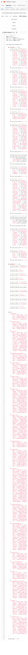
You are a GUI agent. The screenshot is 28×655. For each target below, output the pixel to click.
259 (4, 389)
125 (4, 205)
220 (4, 335)
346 (4, 508)
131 (4, 213)
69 (4, 128)
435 (4, 630)
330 (4, 486)
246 (4, 371)
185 (4, 287)
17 (4, 56)
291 (4, 432)
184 (4, 286)
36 (4, 83)
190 (4, 294)
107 (4, 180)
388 (4, 566)
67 (4, 125)
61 (4, 117)
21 (4, 62)
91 (4, 158)
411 (4, 597)
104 (4, 176)
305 (4, 452)
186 (4, 288)
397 (4, 578)
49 (4, 100)
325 (4, 479)
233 (4, 353)
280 (4, 417)
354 (4, 519)
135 (4, 218)
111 (4, 185)
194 (4, 299)
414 (4, 601)
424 (4, 615)
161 (4, 254)
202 (4, 310)
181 (4, 281)
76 (4, 137)
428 (4, 620)
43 (4, 92)
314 (4, 464)
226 (4, 343)
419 (4, 608)
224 (4, 341)
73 (4, 133)
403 (4, 586)
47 (4, 98)
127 (4, 207)
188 (4, 291)
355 (4, 520)
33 (4, 78)
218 (4, 332)
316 (4, 467)
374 (4, 546)
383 (4, 559)
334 (4, 491)
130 (4, 212)
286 (4, 426)
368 (4, 538)
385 (4, 561)
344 (4, 505)
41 (4, 89)
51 (4, 103)
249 (4, 375)
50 (4, 102)
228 (4, 346)
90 (4, 157)
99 (4, 169)
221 (4, 336)
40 (4, 88)
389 (4, 567)
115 (4, 191)
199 (4, 306)
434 (4, 629)
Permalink (14, 28)
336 (4, 494)
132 (4, 214)
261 (4, 391)
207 (4, 317)
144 (4, 231)
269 (4, 402)
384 (4, 560)
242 (4, 365)
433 (4, 627)
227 (4, 345)
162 (4, 255)
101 (4, 172)
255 (4, 383)
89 (4, 155)
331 (4, 487)
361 (4, 529)
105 (4, 177)
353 (4, 518)
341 (4, 501)
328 (4, 483)
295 (4, 438)
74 (4, 135)
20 (4, 61)
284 (4, 423)
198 (4, 305)
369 (4, 540)
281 (4, 419)
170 (4, 266)
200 (4, 308)
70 (4, 129)
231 (4, 350)
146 (4, 233)
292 (4, 434)
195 (4, 301)
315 (4, 465)
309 (4, 457)
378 (4, 552)
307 (4, 454)
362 (4, 530)
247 (4, 372)
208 (4, 319)
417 (4, 605)
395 (4, 575)
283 (4, 421)
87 (4, 152)
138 (4, 222)
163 (4, 257)
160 (4, 253)
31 (4, 76)
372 (4, 544)
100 (4, 170)
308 (4, 456)
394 (4, 574)
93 (4, 161)
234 (4, 354)
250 (4, 376)
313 (4, 463)
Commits (7, 9)
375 (4, 548)
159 (4, 251)
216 (4, 330)
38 (4, 85)
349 (4, 512)
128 (4, 209)
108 (4, 181)
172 (4, 269)
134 (4, 217)
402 (4, 585)
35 (4, 81)
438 (4, 634)
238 (4, 360)
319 (4, 471)
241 (4, 364)
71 (4, 131)
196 (4, 302)
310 (4, 459)
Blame (14, 22)
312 (4, 461)
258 (4, 387)
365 (4, 534)
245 (4, 369)
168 (4, 264)
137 (4, 221)
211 (4, 323)
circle (6, 16)
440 (4, 637)
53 (4, 106)
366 (4, 535)
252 (4, 379)
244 (4, 368)
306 (4, 453)
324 (4, 478)
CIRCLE (8, 2)
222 (4, 338)
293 (4, 435)
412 (4, 599)
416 (4, 604)
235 (4, 356)
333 (4, 490)
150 (4, 239)
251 (4, 378)
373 (4, 545)
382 (4, 557)
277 (4, 413)
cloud (13, 2)
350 (4, 513)
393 (4, 572)
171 (4, 268)
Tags (17, 9)
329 (4, 485)
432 (4, 626)
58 (4, 113)
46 (4, 96)
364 (4, 533)
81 (4, 144)
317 (4, 468)
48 (4, 99)
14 (4, 52)
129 (4, 210)
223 (4, 339)
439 (4, 636)
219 (4, 334)
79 (4, 142)
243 (4, 367)
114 (4, 190)
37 (4, 84)
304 (4, 450)
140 (4, 225)
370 (4, 541)
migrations (15, 16)
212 (4, 324)
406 (4, 590)
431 (4, 625)
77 (4, 139)
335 (4, 493)
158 (4, 250)
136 (4, 220)
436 (4, 631)
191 (4, 295)
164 (4, 258)
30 (4, 74)
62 (4, 118)
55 (4, 109)
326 (4, 480)
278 (4, 415)
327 (4, 482)
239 (4, 361)
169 (4, 265)
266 (4, 398)
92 (4, 159)
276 (4, 412)
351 (4, 515)
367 (4, 537)
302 (4, 448)
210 (4, 321)
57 (4, 111)
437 (4, 633)
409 (4, 594)
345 (4, 507)
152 (4, 242)
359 (4, 526)
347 (4, 509)
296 (4, 439)
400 (4, 582)
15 (4, 54)
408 (4, 593)
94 (4, 162)
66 (4, 124)
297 (4, 441)
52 (4, 104)
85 (4, 150)
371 (4, 542)
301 (4, 446)
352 (4, 516)
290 (4, 431)
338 (4, 497)
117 (4, 194)
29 (4, 73)
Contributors (23, 9)
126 (4, 206)
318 (4, 470)
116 (4, 192)
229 (4, 347)
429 (4, 622)
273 (4, 408)
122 (4, 201)
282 (4, 420)
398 (4, 579)
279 (4, 416)
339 (4, 498)
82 (4, 146)
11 (4, 48)
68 (4, 126)
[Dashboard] (4, 2)
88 (4, 154)
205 (4, 314)
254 (4, 382)
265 (4, 397)
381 (4, 556)
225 (4, 342)
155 (4, 246)
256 (4, 384)
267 (4, 400)
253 (4, 380)
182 (4, 283)
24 (4, 66)
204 (4, 313)
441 (4, 638)
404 (4, 588)
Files (2, 9)
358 (4, 524)
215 (4, 328)
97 (4, 166)
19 (4, 59)
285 (4, 424)
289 (4, 430)
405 (4, 589)
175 (4, 273)
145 (4, 232)
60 (4, 115)
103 (4, 174)
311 (4, 460)
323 (4, 476)
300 (4, 445)
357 (4, 523)
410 (4, 596)
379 (4, 553)
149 (4, 238)
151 (4, 240)
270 (4, 404)
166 (4, 261)
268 (4, 401)
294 (4, 437)
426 (4, 618)
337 (4, 496)
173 (4, 271)
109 (4, 183)
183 (4, 284)
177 (4, 276)
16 (4, 55)
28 (4, 72)
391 (4, 570)
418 (4, 607)
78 (4, 140)
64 (4, 121)
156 (4, 247)
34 (4, 80)
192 (4, 297)
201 (4, 309)
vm (10, 16)
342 (4, 502)
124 (4, 203)
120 (4, 198)
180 (4, 280)
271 (4, 405)
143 (4, 229)
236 (4, 357)
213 (4, 325)
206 (4, 316)
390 (4, 568)
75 (4, 136)
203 (4, 312)
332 (4, 489)
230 (4, 349)
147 (4, 235)
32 (4, 77)
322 (4, 475)
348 (4, 511)
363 (4, 531)
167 (4, 262)
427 (4, 619)
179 (4, 279)
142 (4, 228)
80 (4, 143)
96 (4, 165)
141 (4, 227)
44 (4, 93)
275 (4, 411)
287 (4, 427)
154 (4, 244)
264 (4, 395)
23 (4, 65)
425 (4, 616)
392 (4, 571)
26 (4, 69)
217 (4, 331)
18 (4, 58)
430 (4, 623)
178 (4, 277)
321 (4, 474)
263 (4, 394)
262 (4, 393)
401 (4, 583)
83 (4, 147)
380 (4, 555)
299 (4, 443)
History (14, 25)
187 (4, 290)
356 (4, 522)
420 (4, 610)
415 (4, 603)
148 (4, 236)
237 (4, 358)
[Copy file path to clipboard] (17, 32)
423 (4, 614)
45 (4, 95)
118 (4, 195)
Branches (12, 9)
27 (4, 70)
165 (4, 260)
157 (4, 249)
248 (4, 373)
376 (4, 549)
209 (4, 320)
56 (4, 110)
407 (4, 592)
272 (4, 406)
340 (4, 500)
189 (4, 292)
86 (4, 151)
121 (4, 199)
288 (4, 428)
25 (4, 67)
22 (4, 63)
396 (4, 577)
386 (4, 563)
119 (4, 196)
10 (4, 47)
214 (4, 327)
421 (4, 611)
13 (4, 51)
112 (4, 187)
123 (4, 202)
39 (4, 87)
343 (4, 504)
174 (4, 272)
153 (4, 243)
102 (4, 173)
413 (4, 600)
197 (4, 303)
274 (4, 409)
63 (4, 120)
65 (4, 122)
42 (4, 91)
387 (4, 564)
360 (4, 527)
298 (4, 442)
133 (4, 216)
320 (4, 472)
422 (4, 612)
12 (4, 50)
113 (4, 188)
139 (4, 224)
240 (4, 362)
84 (4, 148)
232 (4, 351)
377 (4, 550)
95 (4, 163)
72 (4, 132)
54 (4, 107)
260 (4, 390)
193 (4, 298)
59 (4, 114)
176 (4, 275)
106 (4, 179)
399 (4, 581)
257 (4, 386)
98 (4, 168)
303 (4, 449)
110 (4, 184)
